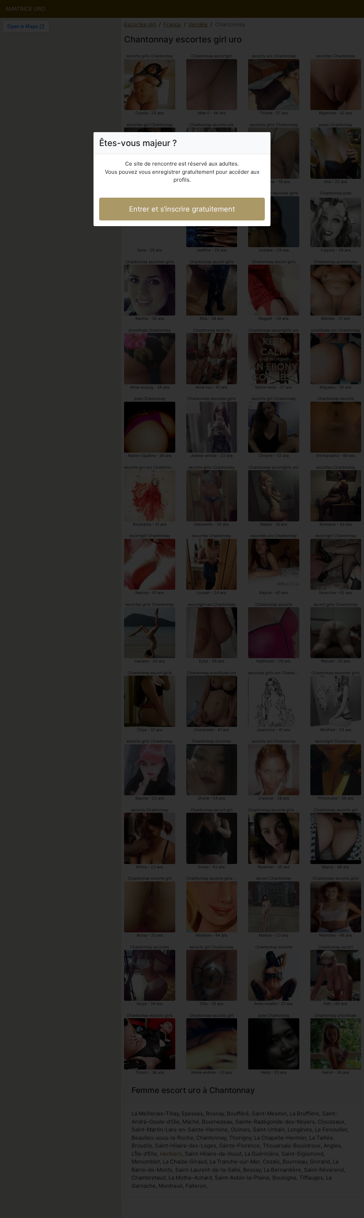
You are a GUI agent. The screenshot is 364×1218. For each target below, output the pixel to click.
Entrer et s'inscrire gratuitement (182, 209)
